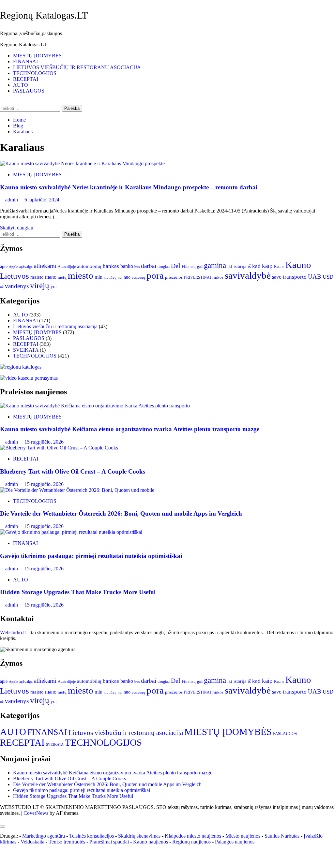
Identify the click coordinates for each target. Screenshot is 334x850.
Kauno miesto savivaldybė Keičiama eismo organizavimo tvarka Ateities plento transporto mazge (129, 429)
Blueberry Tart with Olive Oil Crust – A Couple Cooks (72, 471)
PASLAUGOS (28, 91)
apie (4, 266)
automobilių (89, 266)
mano (50, 277)
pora (155, 275)
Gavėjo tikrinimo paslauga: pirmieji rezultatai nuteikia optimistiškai (91, 555)
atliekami (45, 265)
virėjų (39, 285)
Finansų (189, 266)
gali (200, 266)
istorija (240, 266)
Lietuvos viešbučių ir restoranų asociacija (55, 326)
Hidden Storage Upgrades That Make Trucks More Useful (78, 592)
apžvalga (26, 267)
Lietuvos (14, 275)
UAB (314, 276)
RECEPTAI (25, 79)
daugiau (164, 266)
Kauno (298, 264)
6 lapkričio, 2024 (41, 199)
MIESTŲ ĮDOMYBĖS (37, 55)
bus (137, 267)
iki (229, 266)
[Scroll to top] (2, 819)
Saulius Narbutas (282, 836)
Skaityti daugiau (16, 227)
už (2, 287)
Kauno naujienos (150, 841)
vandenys (17, 286)
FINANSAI (25, 61)
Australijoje (67, 267)
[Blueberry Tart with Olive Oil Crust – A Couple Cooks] (59, 447)
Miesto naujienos (242, 836)
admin (12, 199)
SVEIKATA (25, 350)
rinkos (217, 277)
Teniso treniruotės (67, 841)
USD (328, 277)
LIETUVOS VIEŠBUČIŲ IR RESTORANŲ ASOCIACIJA (77, 67)
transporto (295, 277)
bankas (111, 266)
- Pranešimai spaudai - (109, 841)
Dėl (175, 265)
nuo (127, 277)
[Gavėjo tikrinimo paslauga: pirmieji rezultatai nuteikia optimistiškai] (71, 532)
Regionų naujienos (191, 841)
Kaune (279, 266)
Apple (13, 267)
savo (276, 277)
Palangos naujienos (234, 841)
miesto (80, 275)
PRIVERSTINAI (197, 277)
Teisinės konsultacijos (91, 836)
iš (249, 266)
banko (126, 266)
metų (62, 277)
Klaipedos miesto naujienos (193, 836)
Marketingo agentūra (43, 836)
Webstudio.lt (13, 632)
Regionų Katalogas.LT (44, 15)
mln (98, 277)
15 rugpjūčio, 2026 (44, 442)
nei (120, 277)
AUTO (20, 85)
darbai (148, 265)
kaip (267, 266)
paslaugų (138, 277)
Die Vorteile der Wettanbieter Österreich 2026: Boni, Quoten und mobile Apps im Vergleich (121, 513)
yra (53, 286)
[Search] (2, 102)
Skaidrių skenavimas (139, 836)
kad (256, 266)
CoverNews (35, 813)
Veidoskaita (32, 841)
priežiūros (174, 277)
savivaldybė (248, 275)
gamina (215, 265)
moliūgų (110, 277)
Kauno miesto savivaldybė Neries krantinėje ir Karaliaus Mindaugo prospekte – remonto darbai (128, 187)
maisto (37, 277)
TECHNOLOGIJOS (34, 73)
